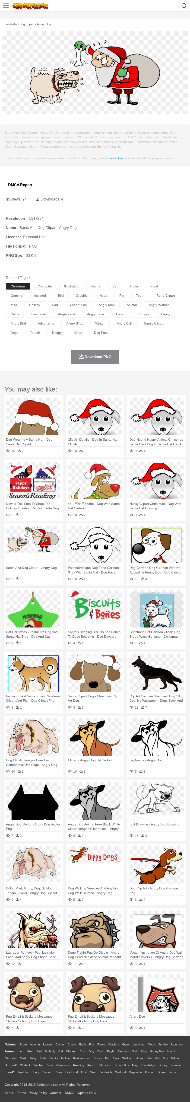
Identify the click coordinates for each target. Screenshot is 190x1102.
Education (104, 1065)
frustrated (38, 314)
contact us (116, 158)
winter (100, 323)
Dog (91, 1051)
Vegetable (135, 1072)
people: (11, 1058)
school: (11, 1065)
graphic (81, 295)
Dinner (162, 1072)
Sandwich (105, 1072)
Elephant (123, 1051)
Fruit (84, 1072)
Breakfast (23, 1072)
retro (15, 314)
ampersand (66, 314)
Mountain (177, 1044)
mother (65, 1058)
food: (9, 1072)
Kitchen (150, 1072)
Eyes (116, 1058)
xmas (78, 332)
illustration (71, 286)
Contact (55, 1093)
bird (61, 295)
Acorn (23, 1044)
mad (14, 305)
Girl (157, 1058)
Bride (43, 1058)
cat (114, 286)
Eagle (110, 1051)
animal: (11, 1051)
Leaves (47, 1044)
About (9, 1093)
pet (121, 295)
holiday (34, 305)
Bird (39, 1051)
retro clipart (165, 295)
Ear (107, 1058)
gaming (16, 295)
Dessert (47, 1072)
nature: (10, 1044)
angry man (107, 305)
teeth (140, 295)
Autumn (35, 1044)
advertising (46, 323)
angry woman (159, 305)
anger (134, 286)
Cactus (60, 1044)
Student (25, 1065)
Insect (171, 1051)
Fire (91, 1044)
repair (35, 332)
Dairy (35, 1072)
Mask (23, 1058)
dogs (14, 332)
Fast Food (71, 1072)
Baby (33, 1058)
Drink (58, 1072)
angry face (95, 314)
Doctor (98, 1058)
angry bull (124, 323)
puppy (165, 314)
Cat (60, 1051)
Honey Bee (157, 1051)
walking (127, 1058)
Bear (30, 1051)
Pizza (173, 1072)
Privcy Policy (38, 1093)
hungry (143, 314)
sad (55, 305)
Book (50, 1065)
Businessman (81, 1058)
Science (176, 1065)
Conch (72, 1044)
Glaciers (113, 1044)
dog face (101, 332)
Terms (21, 1093)
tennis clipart (154, 323)
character (45, 286)
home (139, 1058)
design (121, 314)
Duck (100, 1051)
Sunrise (163, 1044)
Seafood (120, 1072)
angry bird (18, 323)
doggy (57, 332)
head (103, 295)
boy (165, 1058)
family (54, 1058)
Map (135, 1065)
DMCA (69, 1093)
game (95, 286)
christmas (18, 286)
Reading (78, 1065)
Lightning (139, 1044)
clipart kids (78, 305)
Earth (82, 1044)
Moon (151, 1044)
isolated (40, 295)
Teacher (38, 1065)
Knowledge (148, 1065)
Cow (83, 1051)
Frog (144, 1051)
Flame (101, 1044)
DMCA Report (20, 185)
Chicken (71, 1051)
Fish (135, 1051)
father (175, 1058)
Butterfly (50, 1051)
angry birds (74, 323)
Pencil (91, 1065)
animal (132, 305)
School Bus (121, 1065)
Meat (93, 1072)
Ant (22, 1051)
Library (162, 1065)
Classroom (63, 1065)
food (154, 286)
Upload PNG (87, 1093)
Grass (126, 1044)
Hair (149, 1058)
